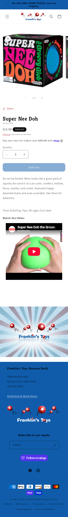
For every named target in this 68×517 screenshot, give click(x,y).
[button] (7, 17)
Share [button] (10, 108)
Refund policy (22, 504)
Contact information (45, 509)
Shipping (6, 134)
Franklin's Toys (25, 499)
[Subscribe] (55, 445)
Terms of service (56, 504)
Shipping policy (24, 509)
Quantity (7, 147)
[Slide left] (26, 98)
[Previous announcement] (7, 5)
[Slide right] (42, 98)
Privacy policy (38, 504)
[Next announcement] (61, 5)
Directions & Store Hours (22, 396)
